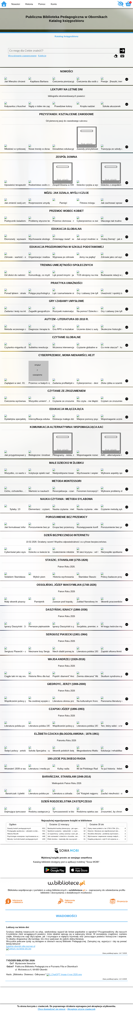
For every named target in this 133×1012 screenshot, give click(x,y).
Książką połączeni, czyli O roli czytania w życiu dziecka (108, 839)
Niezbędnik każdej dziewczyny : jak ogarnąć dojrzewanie (69, 828)
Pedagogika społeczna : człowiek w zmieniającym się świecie (30, 831)
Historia (29, 4)
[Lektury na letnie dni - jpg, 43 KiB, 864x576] (18, 948)
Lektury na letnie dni (17, 927)
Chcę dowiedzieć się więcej (51, 1009)
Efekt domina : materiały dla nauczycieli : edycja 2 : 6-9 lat (69, 839)
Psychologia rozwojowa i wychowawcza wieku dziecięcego (29, 836)
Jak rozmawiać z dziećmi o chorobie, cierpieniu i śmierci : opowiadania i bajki (76, 836)
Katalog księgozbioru (66, 36)
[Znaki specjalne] (122, 56)
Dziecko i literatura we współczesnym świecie (104, 831)
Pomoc (41, 4)
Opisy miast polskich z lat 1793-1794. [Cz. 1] (104, 828)
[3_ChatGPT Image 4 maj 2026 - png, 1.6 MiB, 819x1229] (64, 974)
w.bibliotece (77, 890)
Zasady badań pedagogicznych (19, 828)
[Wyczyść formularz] (115, 56)
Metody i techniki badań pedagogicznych (22, 839)
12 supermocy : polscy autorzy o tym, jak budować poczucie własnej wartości (76, 834)
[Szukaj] (122, 50)
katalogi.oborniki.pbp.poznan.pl (20, 946)
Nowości (15, 4)
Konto (54, 4)
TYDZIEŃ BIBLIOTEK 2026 (20, 960)
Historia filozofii (12, 834)
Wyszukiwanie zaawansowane (22, 55)
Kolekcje (42, 55)
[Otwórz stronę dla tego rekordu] (15, 78)
